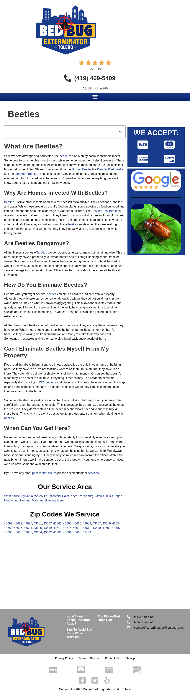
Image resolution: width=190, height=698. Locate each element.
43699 (8, 523)
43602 (47, 532)
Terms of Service (88, 658)
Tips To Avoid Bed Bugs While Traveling (79, 633)
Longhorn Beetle (26, 173)
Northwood (11, 500)
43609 (106, 527)
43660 (77, 523)
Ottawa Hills (103, 496)
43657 (97, 523)
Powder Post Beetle (110, 169)
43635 (18, 527)
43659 (87, 523)
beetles (73, 224)
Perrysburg (86, 496)
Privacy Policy (64, 658)
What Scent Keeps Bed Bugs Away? (79, 620)
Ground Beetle (81, 169)
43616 (67, 527)
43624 (28, 527)
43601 (67, 532)
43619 (47, 527)
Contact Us (112, 658)
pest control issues (44, 473)
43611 (87, 527)
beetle (64, 156)
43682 (18, 523)
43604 (38, 532)
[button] (95, 97)
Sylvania (27, 496)
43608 (8, 532)
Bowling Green (55, 500)
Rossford (55, 496)
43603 (57, 532)
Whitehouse (12, 496)
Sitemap (130, 658)
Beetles (9, 202)
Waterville (40, 496)
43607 (116, 527)
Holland (25, 500)
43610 (96, 527)
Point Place (69, 496)
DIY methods (47, 382)
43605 (28, 532)
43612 (77, 527)
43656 (106, 523)
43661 (57, 523)
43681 (38, 523)
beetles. (9, 418)
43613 (57, 527)
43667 (47, 523)
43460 (77, 532)
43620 (38, 527)
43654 (116, 523)
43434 (87, 532)
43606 (18, 532)
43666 (67, 523)
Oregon (117, 496)
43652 (8, 527)
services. (93, 473)
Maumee (37, 500)
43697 (28, 523)
